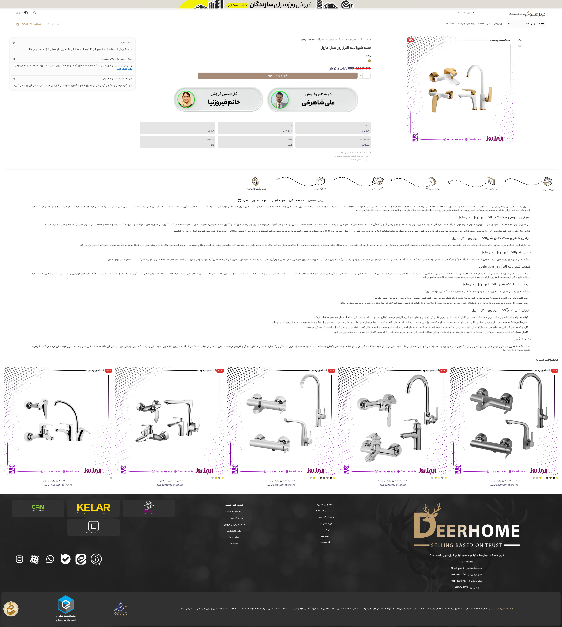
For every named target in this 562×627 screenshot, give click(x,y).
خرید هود (325, 536)
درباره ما (234, 543)
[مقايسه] (520, 39)
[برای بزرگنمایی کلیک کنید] (508, 137)
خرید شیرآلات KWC (325, 511)
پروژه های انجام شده (234, 511)
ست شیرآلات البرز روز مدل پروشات (392, 480)
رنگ (369, 55)
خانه (369, 39)
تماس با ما (234, 537)
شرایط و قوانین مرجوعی (234, 517)
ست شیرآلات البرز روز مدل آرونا (504, 480)
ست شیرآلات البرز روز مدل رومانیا (281, 480)
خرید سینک (325, 529)
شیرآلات (361, 39)
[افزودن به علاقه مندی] (520, 46)
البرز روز (352, 39)
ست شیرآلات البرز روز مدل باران (58, 480)
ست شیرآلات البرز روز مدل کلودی (169, 480)
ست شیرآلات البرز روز (338, 39)
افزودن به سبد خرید (278, 75)
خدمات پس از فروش (234, 524)
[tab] (316, 199)
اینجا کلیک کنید (124, 69)
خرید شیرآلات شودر (325, 517)
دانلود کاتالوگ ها (234, 531)
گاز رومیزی (325, 542)
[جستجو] (34, 13)
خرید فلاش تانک (325, 523)
